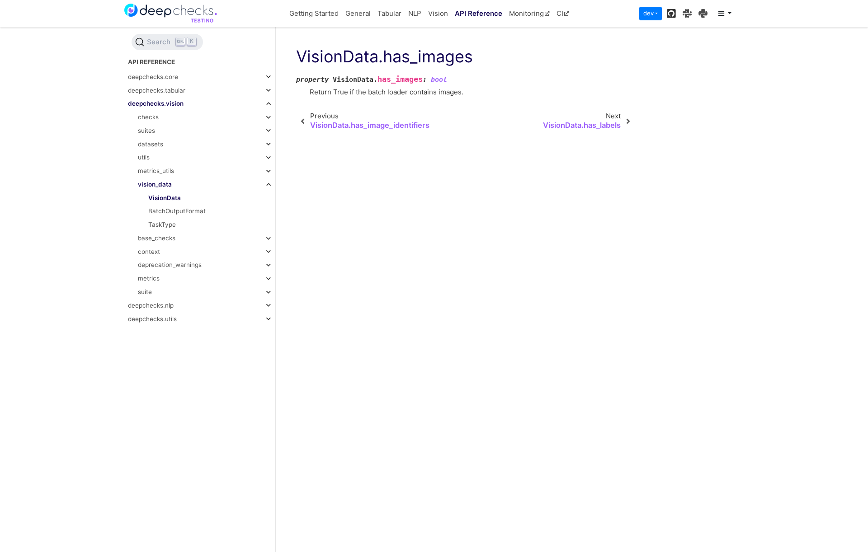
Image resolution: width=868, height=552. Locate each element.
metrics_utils (156, 170)
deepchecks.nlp (151, 305)
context (149, 251)
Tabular (389, 13)
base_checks (156, 238)
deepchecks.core (153, 76)
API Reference (478, 13)
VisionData (164, 197)
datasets (150, 144)
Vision (438, 13)
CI (560, 13)
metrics (149, 278)
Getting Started (314, 13)
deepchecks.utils (152, 319)
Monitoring (526, 13)
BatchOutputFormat (177, 211)
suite (145, 291)
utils (144, 157)
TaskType (162, 224)
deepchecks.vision (156, 103)
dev (648, 13)
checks (148, 117)
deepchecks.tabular (156, 90)
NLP (414, 13)
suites (146, 130)
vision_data (155, 184)
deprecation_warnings (170, 264)
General (358, 13)
